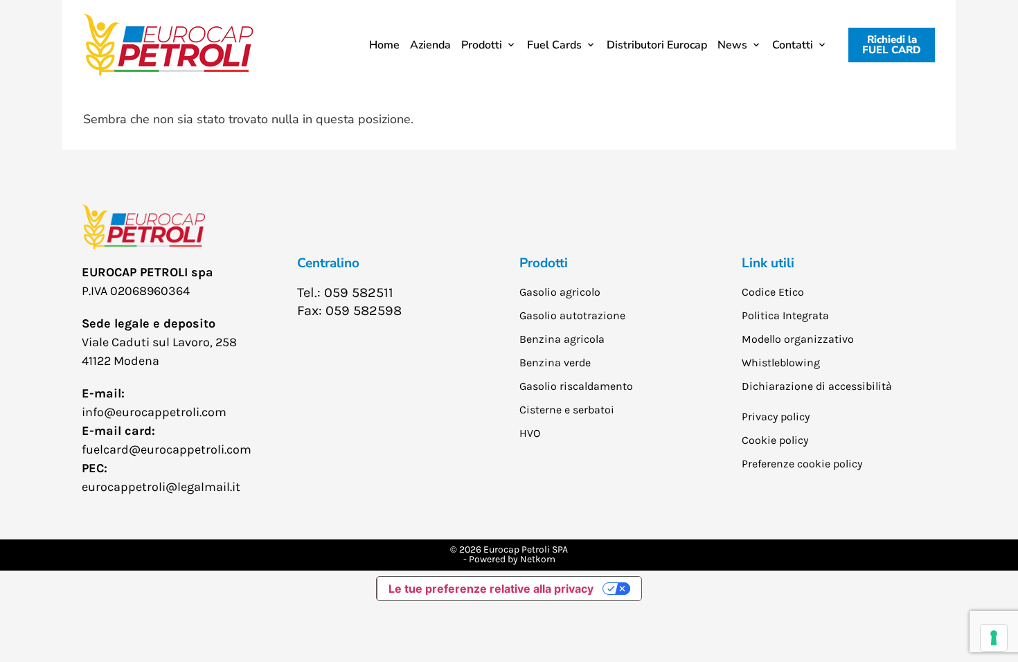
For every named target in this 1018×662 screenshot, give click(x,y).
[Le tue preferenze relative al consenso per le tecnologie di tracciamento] (994, 638)
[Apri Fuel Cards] (590, 45)
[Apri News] (756, 45)
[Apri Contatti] (822, 45)
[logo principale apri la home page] (168, 44)
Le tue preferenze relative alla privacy (491, 589)
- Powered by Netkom (509, 559)
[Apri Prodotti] (511, 45)
